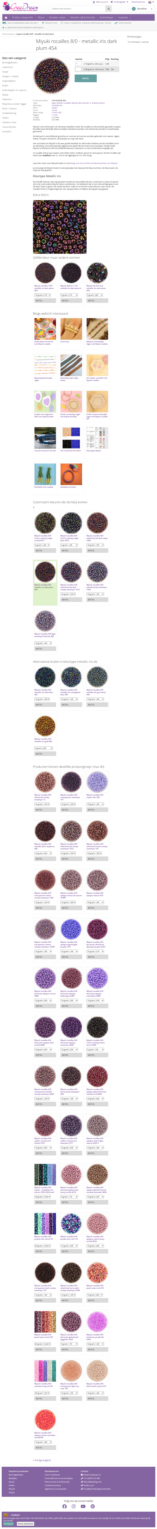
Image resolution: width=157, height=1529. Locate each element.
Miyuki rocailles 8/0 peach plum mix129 (95, 1286)
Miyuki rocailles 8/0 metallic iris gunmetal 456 (95, 692)
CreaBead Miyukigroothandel (96, 1488)
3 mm (54, 112)
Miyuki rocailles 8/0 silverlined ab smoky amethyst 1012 (69, 846)
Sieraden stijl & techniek (82, 17)
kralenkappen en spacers (14, 90)
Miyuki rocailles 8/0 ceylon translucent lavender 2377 (68, 1140)
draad (5, 71)
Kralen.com (88, 1485)
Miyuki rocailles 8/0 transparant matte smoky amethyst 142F (44, 895)
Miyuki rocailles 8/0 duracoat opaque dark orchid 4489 (44, 1042)
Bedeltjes (13, 1478)
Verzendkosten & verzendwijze (59, 1478)
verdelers (6, 131)
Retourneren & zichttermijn (57, 1481)
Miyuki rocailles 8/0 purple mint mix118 (69, 1237)
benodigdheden (9, 62)
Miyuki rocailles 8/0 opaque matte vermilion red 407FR (44, 1435)
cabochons (7, 67)
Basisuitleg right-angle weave (69, 379)
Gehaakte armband (68, 487)
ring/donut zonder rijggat (14, 103)
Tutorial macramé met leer (45, 451)
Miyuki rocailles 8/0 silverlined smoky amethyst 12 (42, 797)
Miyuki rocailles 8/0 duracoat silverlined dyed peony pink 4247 (95, 944)
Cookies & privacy (53, 1485)
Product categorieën (22, 17)
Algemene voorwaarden (56, 1488)
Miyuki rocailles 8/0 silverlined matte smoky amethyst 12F (96, 846)
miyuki (5, 94)
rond (54, 110)
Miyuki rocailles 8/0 (42, 585)
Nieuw (41, 17)
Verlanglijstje (119, 1)
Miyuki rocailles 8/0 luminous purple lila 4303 (95, 1337)
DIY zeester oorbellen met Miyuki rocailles (96, 379)
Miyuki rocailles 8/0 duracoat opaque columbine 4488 (94, 993)
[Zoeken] (108, 9)
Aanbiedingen (107, 17)
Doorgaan (8, 1523)
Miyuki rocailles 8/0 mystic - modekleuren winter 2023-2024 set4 (44, 1189)
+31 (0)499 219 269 (91, 1478)
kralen (5, 85)
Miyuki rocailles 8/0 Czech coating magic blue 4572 (69, 538)
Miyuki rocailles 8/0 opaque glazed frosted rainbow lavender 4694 (96, 1189)
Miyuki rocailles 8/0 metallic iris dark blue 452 (43, 692)
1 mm (54, 114)
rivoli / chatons (9, 108)
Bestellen (140, 8)
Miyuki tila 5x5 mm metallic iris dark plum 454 (96, 288)
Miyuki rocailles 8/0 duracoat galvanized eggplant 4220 (69, 1337)
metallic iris (57, 105)
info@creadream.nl (92, 1474)
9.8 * (41, 27)
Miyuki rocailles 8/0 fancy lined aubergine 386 (69, 1091)
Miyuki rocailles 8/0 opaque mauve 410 (94, 894)
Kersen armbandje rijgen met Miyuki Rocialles (70, 415)
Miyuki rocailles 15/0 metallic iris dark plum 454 (44, 288)
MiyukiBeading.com (92, 1481)
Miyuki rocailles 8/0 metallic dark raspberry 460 (44, 846)
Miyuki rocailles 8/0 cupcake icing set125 (43, 1385)
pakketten (7, 99)
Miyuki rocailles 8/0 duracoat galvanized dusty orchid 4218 (69, 1189)
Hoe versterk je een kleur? (70, 451)
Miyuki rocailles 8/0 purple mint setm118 (43, 1237)
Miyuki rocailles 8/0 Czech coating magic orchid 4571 (43, 538)
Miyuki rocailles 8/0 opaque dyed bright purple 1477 (68, 944)
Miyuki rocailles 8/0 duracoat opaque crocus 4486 (45, 993)
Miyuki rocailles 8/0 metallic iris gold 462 (43, 740)
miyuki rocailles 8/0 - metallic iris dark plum (35, 34)
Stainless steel (9, 122)
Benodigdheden (16, 1474)
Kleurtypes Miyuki (93, 451)
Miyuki (12, 1488)
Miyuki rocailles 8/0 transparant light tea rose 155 (69, 1386)
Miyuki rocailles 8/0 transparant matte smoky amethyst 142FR (44, 944)
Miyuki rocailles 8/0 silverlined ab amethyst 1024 (96, 587)
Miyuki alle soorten (80, 103)
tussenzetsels (9, 126)
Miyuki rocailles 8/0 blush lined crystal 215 (96, 1385)
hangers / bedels (10, 76)
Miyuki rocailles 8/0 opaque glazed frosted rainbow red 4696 (96, 1091)
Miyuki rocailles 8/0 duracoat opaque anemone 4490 (68, 1042)
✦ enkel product (97, 103)
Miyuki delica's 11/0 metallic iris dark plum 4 (70, 287)
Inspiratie (123, 17)
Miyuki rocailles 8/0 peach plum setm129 (43, 1335)
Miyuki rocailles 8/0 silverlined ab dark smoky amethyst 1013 (70, 587)
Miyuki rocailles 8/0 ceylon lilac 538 (94, 796)
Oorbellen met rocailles (43, 487)
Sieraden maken (57, 17)
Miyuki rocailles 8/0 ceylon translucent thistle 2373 (42, 1140)
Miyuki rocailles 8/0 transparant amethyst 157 (70, 797)
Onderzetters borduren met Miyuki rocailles (43, 343)
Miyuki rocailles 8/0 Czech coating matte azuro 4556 (95, 1042)
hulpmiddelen (9, 80)
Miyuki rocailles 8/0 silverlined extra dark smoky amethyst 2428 (70, 1288)
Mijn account (102, 1)
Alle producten (8, 34)
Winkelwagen (134, 36)
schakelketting (9, 113)
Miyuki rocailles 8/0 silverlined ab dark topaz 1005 (97, 538)
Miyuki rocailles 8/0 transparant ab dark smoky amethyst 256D (44, 1091)
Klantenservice (138, 1)
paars (54, 107)
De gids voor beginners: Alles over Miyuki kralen (44, 415)
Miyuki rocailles (64, 103)
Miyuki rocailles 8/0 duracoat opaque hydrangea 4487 (68, 993)
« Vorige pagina (42, 1460)
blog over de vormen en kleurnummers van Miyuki (94, 163)
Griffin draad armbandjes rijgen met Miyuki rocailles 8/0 (97, 416)
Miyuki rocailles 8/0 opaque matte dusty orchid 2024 (95, 1239)
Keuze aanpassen (25, 1523)
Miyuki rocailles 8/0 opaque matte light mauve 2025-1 (94, 1140)
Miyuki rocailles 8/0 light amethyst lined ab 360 (45, 635)
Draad (11, 1481)
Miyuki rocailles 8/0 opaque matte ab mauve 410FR (71, 895)
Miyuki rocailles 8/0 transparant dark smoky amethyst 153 (45, 1288)
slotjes (5, 117)
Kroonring (64, 342)
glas (54, 103)
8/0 (59, 112)
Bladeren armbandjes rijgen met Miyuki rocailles (97, 343)
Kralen (12, 1485)
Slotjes (12, 1492)
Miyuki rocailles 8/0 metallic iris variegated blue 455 (70, 692)
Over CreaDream (52, 1474)
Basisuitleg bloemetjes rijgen (43, 379)
